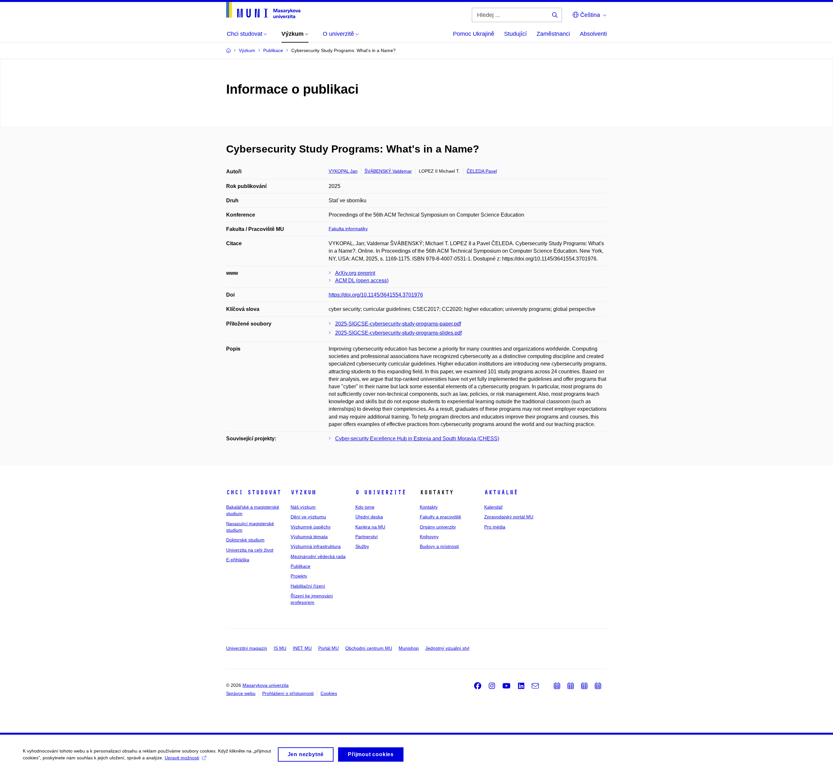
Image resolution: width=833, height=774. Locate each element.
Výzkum (303, 492)
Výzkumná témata (309, 536)
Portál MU (328, 648)
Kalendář (493, 507)
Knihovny (429, 536)
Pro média (494, 526)
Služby (362, 546)
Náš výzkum (303, 507)
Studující (515, 34)
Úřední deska (369, 516)
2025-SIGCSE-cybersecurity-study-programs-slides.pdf (398, 333)
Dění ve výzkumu (308, 516)
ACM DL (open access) (362, 280)
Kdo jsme (365, 507)
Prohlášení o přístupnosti (288, 693)
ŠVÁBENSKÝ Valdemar (388, 171)
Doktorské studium (245, 539)
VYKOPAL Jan (343, 171)
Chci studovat (253, 492)
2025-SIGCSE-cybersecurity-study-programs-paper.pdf (398, 324)
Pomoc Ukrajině (473, 34)
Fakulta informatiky (348, 228)
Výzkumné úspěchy (311, 526)
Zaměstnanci (553, 34)
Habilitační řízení (308, 586)
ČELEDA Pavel (482, 171)
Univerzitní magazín (246, 648)
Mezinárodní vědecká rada (318, 556)
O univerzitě (380, 492)
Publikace (300, 566)
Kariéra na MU (370, 526)
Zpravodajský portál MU (508, 516)
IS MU (280, 648)
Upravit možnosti (182, 757)
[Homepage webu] (263, 10)
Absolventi (593, 34)
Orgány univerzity (438, 526)
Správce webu (240, 693)
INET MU (302, 648)
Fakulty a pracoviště (440, 516)
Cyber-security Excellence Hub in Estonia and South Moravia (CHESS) (417, 438)
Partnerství (366, 536)
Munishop (409, 648)
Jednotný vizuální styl (447, 648)
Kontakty (429, 507)
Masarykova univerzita (265, 685)
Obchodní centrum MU (368, 648)
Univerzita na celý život (249, 550)
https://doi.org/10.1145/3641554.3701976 (376, 295)
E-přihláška (237, 559)
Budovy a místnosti (439, 546)
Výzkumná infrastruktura (316, 546)
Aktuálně (501, 492)
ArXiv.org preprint (355, 273)
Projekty (299, 576)
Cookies (329, 693)
